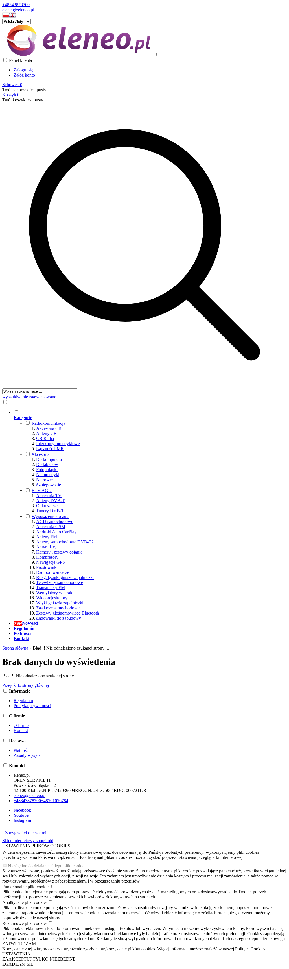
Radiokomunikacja (48, 423)
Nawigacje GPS (50, 562)
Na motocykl (47, 474)
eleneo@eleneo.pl (18, 9)
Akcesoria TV (49, 495)
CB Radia (45, 438)
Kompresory (47, 557)
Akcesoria (40, 454)
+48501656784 (54, 800)
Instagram (22, 820)
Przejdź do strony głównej (25, 685)
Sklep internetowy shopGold (27, 840)
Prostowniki (47, 567)
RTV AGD (42, 490)
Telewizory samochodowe (59, 582)
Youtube (21, 815)
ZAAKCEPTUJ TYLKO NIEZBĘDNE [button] (39, 959)
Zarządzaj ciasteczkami (25, 832)
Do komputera (49, 459)
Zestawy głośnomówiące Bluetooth (67, 613)
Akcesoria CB (49, 428)
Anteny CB (46, 433)
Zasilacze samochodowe (58, 608)
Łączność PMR (50, 448)
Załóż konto (24, 75)
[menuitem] (150, 515)
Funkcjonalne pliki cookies (26, 886)
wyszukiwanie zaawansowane (29, 396)
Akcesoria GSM (50, 526)
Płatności (22, 750)
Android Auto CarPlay (56, 531)
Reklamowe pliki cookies (24, 923)
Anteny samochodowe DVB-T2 (65, 541)
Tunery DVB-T (50, 510)
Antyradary (46, 547)
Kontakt (21, 730)
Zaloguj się (23, 69)
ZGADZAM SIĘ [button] (17, 964)
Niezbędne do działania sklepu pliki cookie (46, 865)
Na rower (44, 479)
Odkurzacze (47, 505)
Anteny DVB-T (50, 500)
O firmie (21, 725)
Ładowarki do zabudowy (58, 618)
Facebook (22, 810)
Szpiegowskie (48, 484)
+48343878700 (16, 4)
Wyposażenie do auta (50, 516)
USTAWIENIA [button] (16, 953)
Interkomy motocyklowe (58, 443)
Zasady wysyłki (28, 755)
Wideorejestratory (51, 597)
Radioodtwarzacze (52, 572)
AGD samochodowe (54, 521)
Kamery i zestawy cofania (59, 552)
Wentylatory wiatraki (54, 592)
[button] (5, 16)
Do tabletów (47, 464)
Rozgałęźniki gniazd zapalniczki (65, 577)
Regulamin (23, 700)
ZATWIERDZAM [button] (19, 943)
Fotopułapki (47, 469)
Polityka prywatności (32, 705)
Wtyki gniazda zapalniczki (59, 602)
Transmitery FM (50, 587)
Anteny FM (46, 536)
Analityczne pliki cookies (24, 902)
